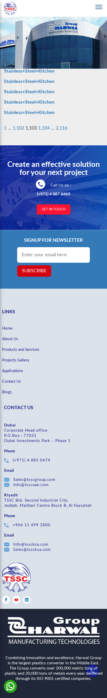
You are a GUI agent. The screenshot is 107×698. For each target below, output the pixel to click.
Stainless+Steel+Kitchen (29, 71)
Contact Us (11, 381)
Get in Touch (53, 209)
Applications (12, 371)
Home (7, 328)
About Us (10, 339)
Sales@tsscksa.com (32, 550)
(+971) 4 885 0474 (31, 460)
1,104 (44, 128)
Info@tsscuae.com (31, 485)
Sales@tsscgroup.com (34, 480)
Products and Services (20, 350)
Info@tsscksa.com (30, 544)
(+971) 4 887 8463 (53, 194)
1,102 (18, 128)
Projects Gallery (15, 360)
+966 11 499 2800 (31, 525)
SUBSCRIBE (34, 271)
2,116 (61, 128)
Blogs (7, 392)
